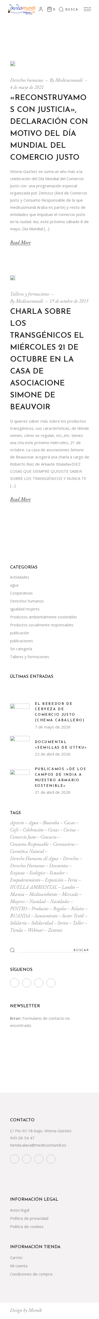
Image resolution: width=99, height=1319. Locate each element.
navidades (59, 901)
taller (78, 923)
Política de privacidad (29, 1218)
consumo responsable (29, 844)
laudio (68, 887)
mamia (17, 894)
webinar (35, 930)
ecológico (37, 873)
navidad (37, 901)
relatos (77, 908)
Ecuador (57, 873)
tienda (16, 930)
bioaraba (51, 822)
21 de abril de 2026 (52, 792)
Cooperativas (21, 593)
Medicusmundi (69, 80)
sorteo (63, 923)
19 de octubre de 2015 (68, 301)
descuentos (58, 865)
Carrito (16, 1257)
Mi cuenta (18, 1265)
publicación (19, 632)
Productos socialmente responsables (41, 624)
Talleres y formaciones (29, 294)
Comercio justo (23, 837)
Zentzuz (55, 930)
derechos (71, 858)
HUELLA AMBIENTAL (33, 887)
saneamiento (46, 916)
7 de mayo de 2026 (52, 727)
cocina (69, 830)
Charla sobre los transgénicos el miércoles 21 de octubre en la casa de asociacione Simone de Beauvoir (47, 359)
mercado (70, 894)
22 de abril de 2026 (52, 754)
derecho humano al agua (34, 858)
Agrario (17, 822)
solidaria (18, 923)
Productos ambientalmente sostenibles (43, 616)
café (14, 830)
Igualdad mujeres (25, 608)
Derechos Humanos (27, 865)
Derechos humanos (26, 80)
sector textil (73, 916)
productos (40, 908)
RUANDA (20, 916)
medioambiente (43, 894)
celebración (33, 830)
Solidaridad (42, 923)
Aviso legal (19, 1210)
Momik (35, 1310)
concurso (48, 837)
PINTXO (18, 908)
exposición (54, 880)
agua (14, 585)
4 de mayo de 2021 (27, 87)
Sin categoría (21, 648)
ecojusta (17, 873)
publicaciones (21, 640)
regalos (60, 908)
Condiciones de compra (31, 1274)
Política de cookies (27, 1226)
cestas (53, 830)
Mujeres (17, 901)
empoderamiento (25, 880)
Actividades (19, 577)
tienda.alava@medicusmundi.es (38, 1145)
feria (72, 880)
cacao (69, 822)
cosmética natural (27, 851)
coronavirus (64, 844)
